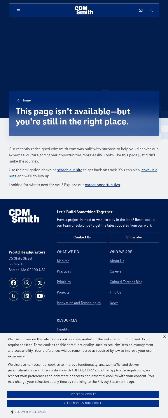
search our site (69, 170)
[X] (40, 283)
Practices (64, 271)
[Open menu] (18, 10)
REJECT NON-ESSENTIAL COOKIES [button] (83, 403)
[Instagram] (27, 283)
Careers (115, 271)
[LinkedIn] (27, 296)
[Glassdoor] (13, 296)
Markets (63, 261)
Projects (63, 292)
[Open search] (151, 10)
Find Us (115, 292)
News (114, 303)
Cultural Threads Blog (126, 282)
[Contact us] (141, 10)
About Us (117, 261)
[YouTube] (40, 296)
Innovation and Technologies (79, 303)
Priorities (64, 282)
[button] (164, 336)
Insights (63, 329)
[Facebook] (13, 283)
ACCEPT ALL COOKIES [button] (83, 394)
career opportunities (102, 185)
